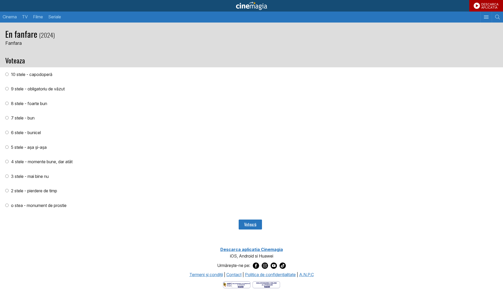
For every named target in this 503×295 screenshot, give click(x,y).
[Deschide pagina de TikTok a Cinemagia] (283, 265)
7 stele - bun (22, 118)
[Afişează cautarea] (497, 17)
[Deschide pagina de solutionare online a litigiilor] (266, 284)
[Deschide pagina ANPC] (236, 284)
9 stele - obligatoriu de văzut (37, 88)
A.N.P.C (306, 274)
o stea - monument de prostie (38, 205)
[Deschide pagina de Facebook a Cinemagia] (256, 265)
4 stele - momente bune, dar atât (41, 161)
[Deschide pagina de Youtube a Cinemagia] (274, 265)
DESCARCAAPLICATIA (490, 5)
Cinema (10, 16)
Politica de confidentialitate (270, 274)
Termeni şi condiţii (206, 274)
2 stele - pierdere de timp (33, 190)
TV (25, 16)
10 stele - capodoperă (31, 74)
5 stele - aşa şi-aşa (28, 147)
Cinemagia (251, 6)
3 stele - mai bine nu (29, 176)
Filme (38, 16)
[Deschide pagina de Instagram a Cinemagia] (265, 265)
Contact (234, 274)
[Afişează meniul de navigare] (486, 17)
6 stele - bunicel (25, 132)
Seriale (54, 16)
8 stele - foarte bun (28, 103)
